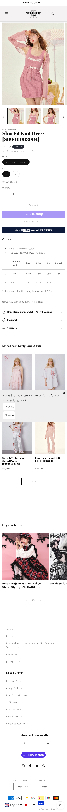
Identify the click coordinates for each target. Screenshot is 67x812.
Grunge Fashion (14, 688)
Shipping (15, 151)
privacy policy (13, 661)
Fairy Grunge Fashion (16, 695)
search (9, 629)
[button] (6, 13)
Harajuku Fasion (14, 681)
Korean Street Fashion (17, 723)
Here (40, 301)
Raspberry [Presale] (18, 162)
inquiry (9, 636)
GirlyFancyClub (9, 129)
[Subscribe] (48, 743)
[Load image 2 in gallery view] (33, 116)
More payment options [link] (33, 221)
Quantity (6, 187)
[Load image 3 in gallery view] (51, 116)
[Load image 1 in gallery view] (16, 116)
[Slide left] (3, 117)
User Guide (11, 654)
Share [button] (9, 238)
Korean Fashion (14, 716)
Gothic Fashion (13, 709)
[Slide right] (63, 117)
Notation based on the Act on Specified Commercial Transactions (31, 645)
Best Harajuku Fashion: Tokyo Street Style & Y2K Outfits (21, 585)
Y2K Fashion (12, 702)
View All (33, 481)
